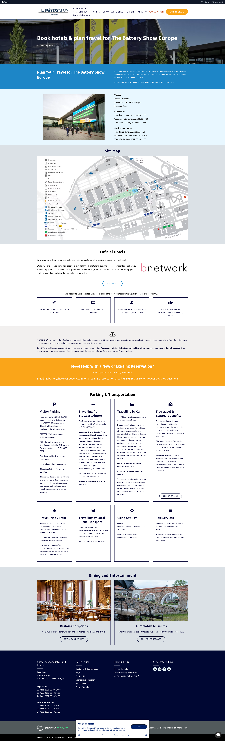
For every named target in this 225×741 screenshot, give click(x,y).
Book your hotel (44, 260)
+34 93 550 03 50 (132, 378)
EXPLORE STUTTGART (151, 639)
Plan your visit (156, 11)
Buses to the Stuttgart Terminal (92, 541)
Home (94, 11)
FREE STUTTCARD (170, 496)
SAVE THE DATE (177, 11)
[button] (218, 735)
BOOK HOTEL (112, 283)
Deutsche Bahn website (91, 476)
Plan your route (92, 536)
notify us (119, 351)
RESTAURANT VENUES (74, 639)
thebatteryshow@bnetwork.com (63, 378)
